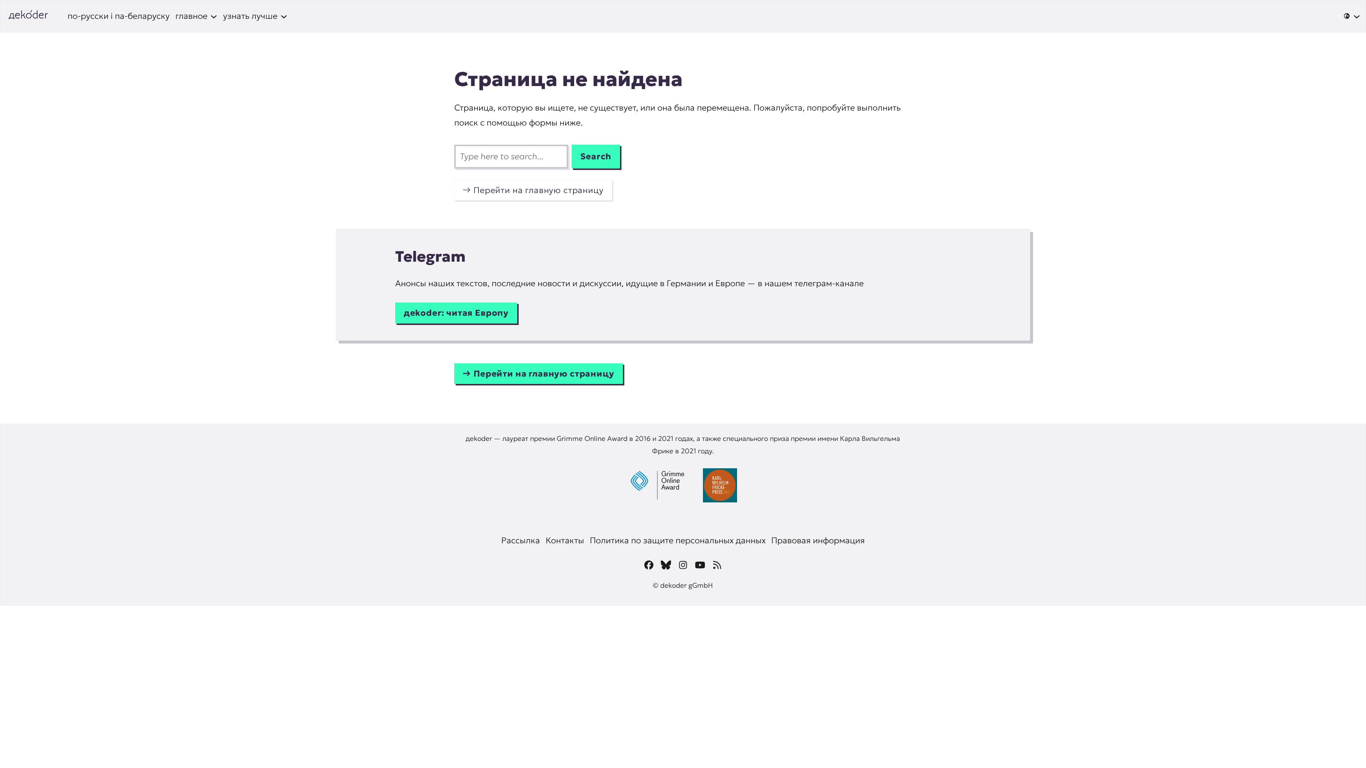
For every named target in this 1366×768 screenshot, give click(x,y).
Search (595, 156)
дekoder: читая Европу (456, 313)
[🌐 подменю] (1351, 16)
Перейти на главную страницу (538, 190)
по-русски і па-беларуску (119, 16)
